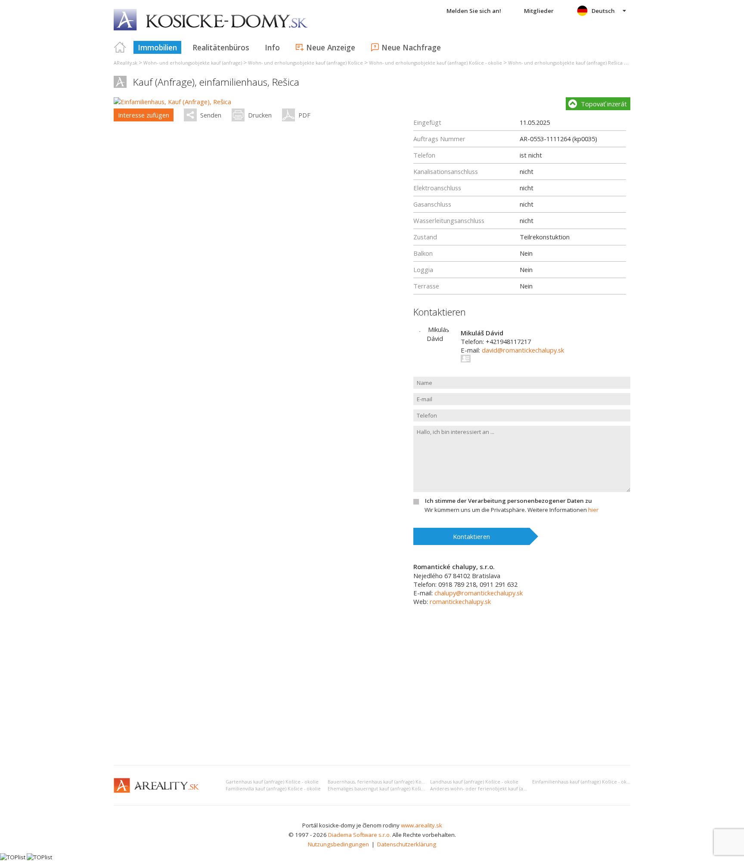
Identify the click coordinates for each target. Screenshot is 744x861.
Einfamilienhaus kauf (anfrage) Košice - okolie (583, 782)
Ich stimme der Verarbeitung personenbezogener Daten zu (508, 501)
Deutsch (603, 11)
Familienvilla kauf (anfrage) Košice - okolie (273, 789)
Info (272, 47)
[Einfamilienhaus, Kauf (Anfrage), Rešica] (172, 101)
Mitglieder (539, 11)
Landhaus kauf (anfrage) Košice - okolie (474, 782)
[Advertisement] (372, 694)
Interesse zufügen (143, 115)
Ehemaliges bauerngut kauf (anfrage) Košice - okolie (386, 789)
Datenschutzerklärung (406, 844)
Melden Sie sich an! (473, 11)
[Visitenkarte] (466, 358)
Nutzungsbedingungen (338, 844)
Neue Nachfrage (411, 47)
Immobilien (157, 47)
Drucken (260, 115)
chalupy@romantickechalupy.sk (478, 592)
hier (593, 510)
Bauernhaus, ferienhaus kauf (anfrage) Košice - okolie (388, 782)
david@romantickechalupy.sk (523, 350)
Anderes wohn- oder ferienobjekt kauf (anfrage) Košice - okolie (502, 789)
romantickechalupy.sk (460, 601)
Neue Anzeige (330, 47)
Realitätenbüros (220, 47)
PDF (304, 115)
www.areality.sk (421, 825)
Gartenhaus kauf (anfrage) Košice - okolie (272, 782)
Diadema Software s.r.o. (359, 835)
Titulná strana (120, 47)
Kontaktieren (471, 536)
